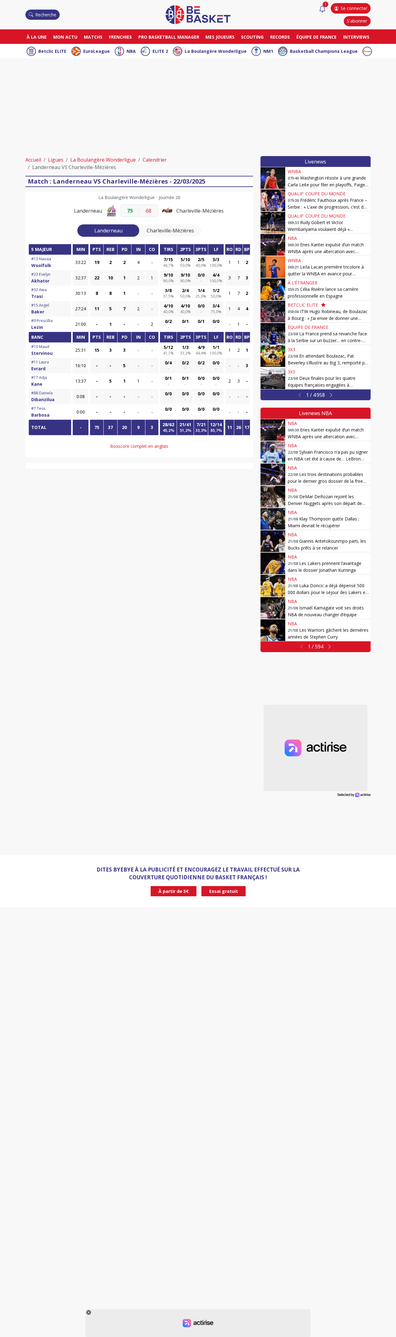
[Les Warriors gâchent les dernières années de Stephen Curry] (272, 630)
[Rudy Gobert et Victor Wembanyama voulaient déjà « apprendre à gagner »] (272, 222)
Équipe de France (316, 37)
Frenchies (120, 37)
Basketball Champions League (324, 51)
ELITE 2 (160, 51)
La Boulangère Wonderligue (216, 51)
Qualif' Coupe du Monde (317, 194)
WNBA (294, 171)
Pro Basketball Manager (168, 37)
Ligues (55, 159)
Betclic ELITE (52, 51)
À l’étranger (302, 283)
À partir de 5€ (173, 891)
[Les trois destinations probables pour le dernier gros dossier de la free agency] (272, 474)
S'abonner (357, 21)
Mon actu (65, 37)
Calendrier (155, 159)
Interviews (356, 37)
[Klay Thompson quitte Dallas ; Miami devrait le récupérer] (272, 519)
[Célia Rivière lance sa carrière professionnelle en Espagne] (272, 289)
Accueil (33, 159)
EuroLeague (96, 51)
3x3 (291, 349)
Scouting (252, 37)
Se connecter (354, 8)
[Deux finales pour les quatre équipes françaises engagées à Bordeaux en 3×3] (272, 378)
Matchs (93, 37)
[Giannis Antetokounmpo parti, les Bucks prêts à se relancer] (272, 541)
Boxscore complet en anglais (139, 446)
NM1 (268, 51)
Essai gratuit (223, 891)
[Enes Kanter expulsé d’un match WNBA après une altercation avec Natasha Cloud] (272, 245)
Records (280, 37)
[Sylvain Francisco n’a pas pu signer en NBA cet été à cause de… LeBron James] (272, 452)
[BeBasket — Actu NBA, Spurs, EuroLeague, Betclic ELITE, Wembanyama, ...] (198, 14)
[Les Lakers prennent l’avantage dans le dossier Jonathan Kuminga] (272, 563)
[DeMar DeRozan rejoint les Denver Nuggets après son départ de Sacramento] (272, 496)
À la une (37, 37)
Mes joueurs (220, 37)
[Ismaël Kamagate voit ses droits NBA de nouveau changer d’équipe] (272, 608)
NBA (131, 51)
